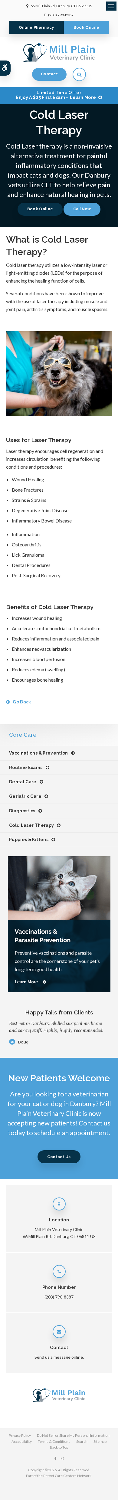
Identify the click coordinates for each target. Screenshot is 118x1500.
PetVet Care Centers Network (67, 1475)
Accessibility (21, 1441)
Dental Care (23, 781)
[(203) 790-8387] (82, 209)
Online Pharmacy (36, 27)
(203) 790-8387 (61, 15)
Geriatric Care (25, 796)
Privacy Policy (20, 1435)
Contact (49, 74)
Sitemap (100, 1441)
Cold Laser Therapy (31, 825)
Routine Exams (26, 767)
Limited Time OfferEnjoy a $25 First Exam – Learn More (56, 95)
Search (81, 1441)
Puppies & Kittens (28, 839)
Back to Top (59, 1447)
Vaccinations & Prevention (38, 753)
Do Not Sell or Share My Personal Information (73, 1435)
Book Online (87, 27)
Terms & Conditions (54, 1441)
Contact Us (58, 1156)
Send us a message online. (59, 1357)
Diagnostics (22, 810)
